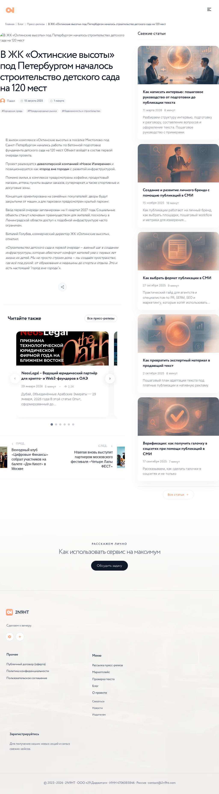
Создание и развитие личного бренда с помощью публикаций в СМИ (176, 192)
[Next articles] (110, 378)
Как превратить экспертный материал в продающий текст (176, 363)
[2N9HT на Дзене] (20, 636)
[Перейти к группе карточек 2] (56, 424)
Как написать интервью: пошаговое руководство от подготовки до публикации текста (173, 97)
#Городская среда (12, 111)
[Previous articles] (15, 378)
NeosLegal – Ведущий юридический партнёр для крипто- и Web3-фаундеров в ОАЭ (59, 375)
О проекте (99, 693)
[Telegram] (9, 636)
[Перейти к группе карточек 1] (51, 424)
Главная (9, 24)
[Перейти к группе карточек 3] (60, 424)
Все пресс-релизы (100, 318)
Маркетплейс (101, 672)
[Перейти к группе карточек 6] (73, 424)
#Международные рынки (42, 111)
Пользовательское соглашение (26, 678)
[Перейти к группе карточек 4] (65, 424)
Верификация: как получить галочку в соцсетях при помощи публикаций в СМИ (175, 449)
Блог (21, 24)
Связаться (98, 702)
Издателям (99, 715)
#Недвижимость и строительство (81, 111)
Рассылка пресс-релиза (107, 665)
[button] (209, 9)
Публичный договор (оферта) (26, 664)
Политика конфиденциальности (27, 671)
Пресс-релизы (36, 24)
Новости (97, 708)
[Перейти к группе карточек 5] (69, 424)
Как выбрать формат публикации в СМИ (177, 278)
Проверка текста (103, 679)
